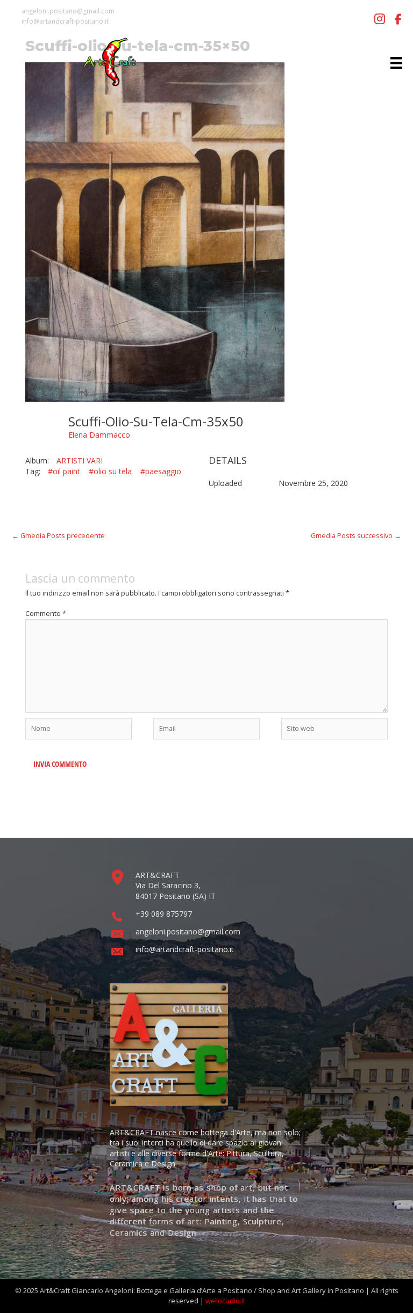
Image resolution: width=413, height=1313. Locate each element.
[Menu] (396, 62)
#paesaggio (160, 471)
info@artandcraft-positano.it (65, 21)
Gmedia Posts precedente (58, 535)
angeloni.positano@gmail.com (68, 11)
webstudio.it (225, 1300)
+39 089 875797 (164, 914)
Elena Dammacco (99, 435)
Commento (45, 613)
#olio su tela (110, 471)
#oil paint (64, 471)
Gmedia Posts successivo (356, 535)
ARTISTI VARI (79, 460)
